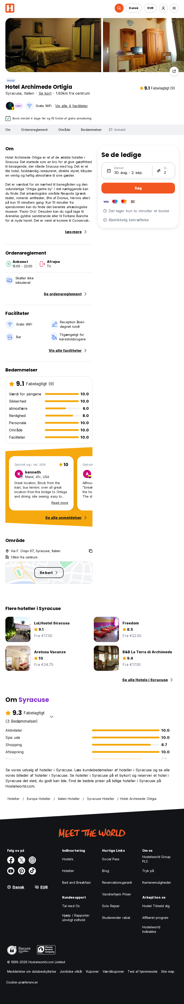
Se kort (45, 93)
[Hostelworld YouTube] (10, 870)
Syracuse (13, 93)
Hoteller (68, 871)
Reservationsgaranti (117, 882)
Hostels (67, 859)
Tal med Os (71, 906)
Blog (105, 871)
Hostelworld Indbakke (151, 929)
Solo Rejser (111, 906)
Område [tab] (64, 130)
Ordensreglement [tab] (34, 130)
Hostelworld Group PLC (156, 859)
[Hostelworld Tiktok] (32, 870)
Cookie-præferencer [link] (22, 982)
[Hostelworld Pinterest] (21, 870)
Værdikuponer (113, 971)
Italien (29, 93)
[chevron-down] (51, 716)
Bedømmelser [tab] (91, 130)
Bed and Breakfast (76, 882)
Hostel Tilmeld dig (156, 906)
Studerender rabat (116, 918)
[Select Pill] (119, 8)
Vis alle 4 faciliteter (71, 106)
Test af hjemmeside (143, 971)
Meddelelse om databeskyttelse (31, 971)
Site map (167, 971)
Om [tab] (7, 130)
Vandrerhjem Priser (116, 894)
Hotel (11, 80)
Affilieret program (155, 918)
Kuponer (92, 971)
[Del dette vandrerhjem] (174, 71)
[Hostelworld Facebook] (10, 860)
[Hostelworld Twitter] (21, 860)
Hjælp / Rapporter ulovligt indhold (76, 917)
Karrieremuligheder (156, 882)
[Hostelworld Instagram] (32, 860)
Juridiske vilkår (71, 971)
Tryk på (148, 871)
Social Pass (110, 859)
